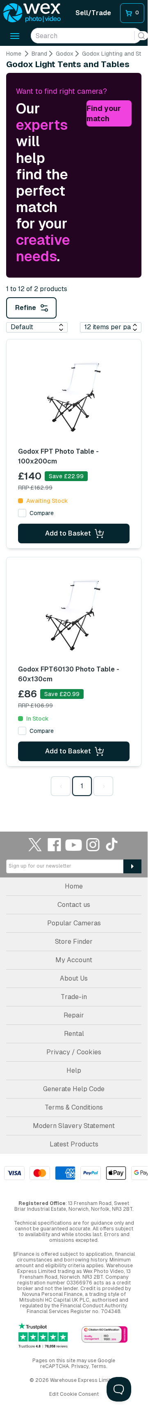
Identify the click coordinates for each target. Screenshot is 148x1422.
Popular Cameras (74, 923)
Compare (42, 513)
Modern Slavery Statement (74, 1126)
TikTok (112, 844)
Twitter (35, 844)
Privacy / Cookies (73, 1052)
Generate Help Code (74, 1089)
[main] (74, 427)
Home (13, 53)
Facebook (55, 844)
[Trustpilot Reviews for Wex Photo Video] (43, 1335)
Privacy (80, 1366)
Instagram (93, 844)
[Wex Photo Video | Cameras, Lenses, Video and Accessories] (32, 13)
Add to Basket (68, 533)
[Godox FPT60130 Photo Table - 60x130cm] (74, 614)
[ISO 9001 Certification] (104, 1335)
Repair (74, 1015)
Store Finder (74, 941)
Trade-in (74, 997)
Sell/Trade (93, 13)
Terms (98, 1366)
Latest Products (74, 1144)
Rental (74, 1034)
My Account (73, 960)
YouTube (74, 844)
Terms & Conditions (74, 1107)
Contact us (73, 905)
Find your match (104, 113)
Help (73, 1070)
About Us (74, 978)
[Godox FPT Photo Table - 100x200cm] (74, 397)
